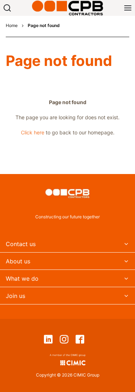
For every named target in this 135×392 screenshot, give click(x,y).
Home (12, 25)
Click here (32, 132)
